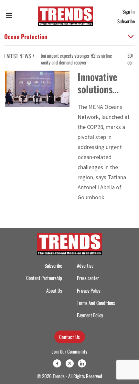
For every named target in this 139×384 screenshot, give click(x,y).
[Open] (9, 16)
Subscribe (126, 21)
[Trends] (65, 16)
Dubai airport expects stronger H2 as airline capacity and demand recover (63, 59)
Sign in (129, 11)
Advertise (85, 265)
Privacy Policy (89, 290)
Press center (88, 277)
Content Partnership (44, 277)
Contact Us (69, 336)
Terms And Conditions (96, 302)
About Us (54, 290)
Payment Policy (90, 315)
